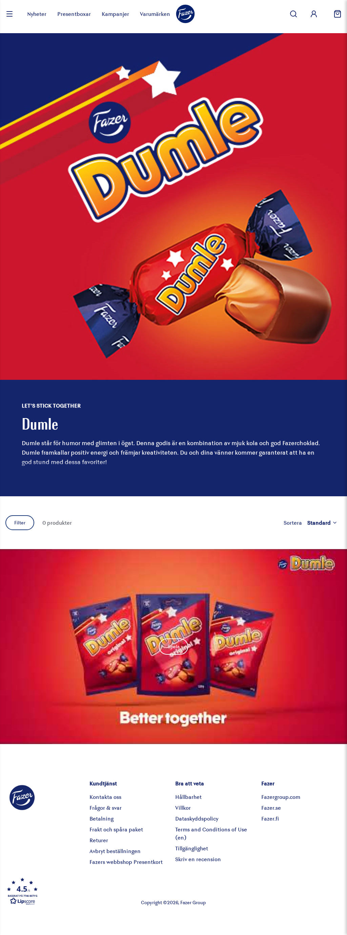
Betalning (101, 818)
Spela (174, 646)
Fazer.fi (270, 818)
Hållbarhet (188, 796)
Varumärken (155, 13)
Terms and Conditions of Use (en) (211, 833)
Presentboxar (74, 13)
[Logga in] (314, 14)
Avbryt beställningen (115, 851)
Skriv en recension (198, 859)
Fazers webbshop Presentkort (126, 861)
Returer (98, 840)
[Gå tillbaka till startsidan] (185, 14)
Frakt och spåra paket (116, 829)
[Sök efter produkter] (293, 14)
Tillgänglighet (191, 848)
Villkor (183, 807)
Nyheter (36, 13)
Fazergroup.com (280, 796)
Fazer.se (271, 807)
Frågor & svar (105, 807)
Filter (19, 522)
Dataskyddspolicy (196, 818)
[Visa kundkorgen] (335, 14)
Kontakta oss (105, 796)
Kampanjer (115, 13)
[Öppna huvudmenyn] (9, 14)
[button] (61, 891)
